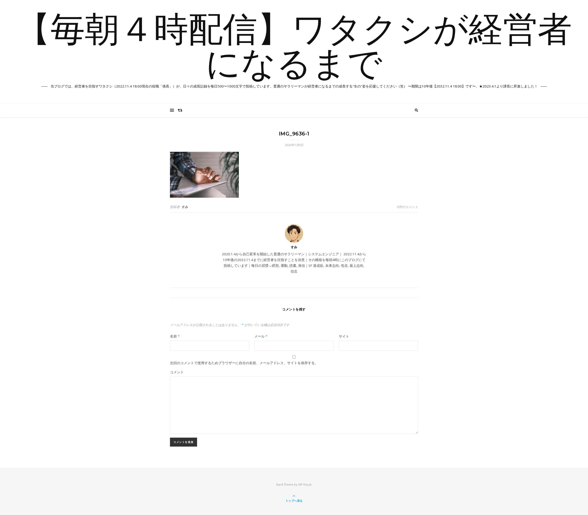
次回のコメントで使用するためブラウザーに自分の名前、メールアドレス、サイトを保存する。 (244, 362)
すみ (184, 207)
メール (260, 336)
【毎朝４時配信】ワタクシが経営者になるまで (294, 48)
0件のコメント (407, 207)
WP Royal (304, 484)
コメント (177, 372)
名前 (175, 336)
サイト (344, 336)
